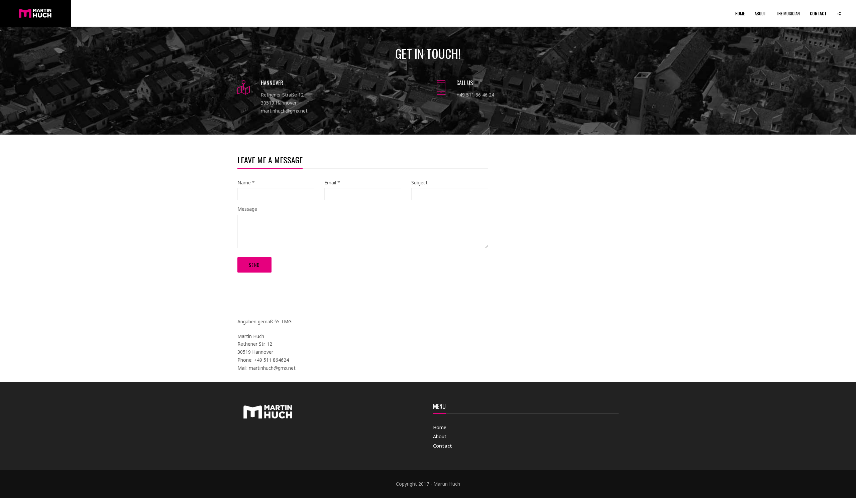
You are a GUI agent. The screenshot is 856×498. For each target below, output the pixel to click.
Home (740, 13)
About (760, 13)
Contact (818, 13)
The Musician (788, 13)
